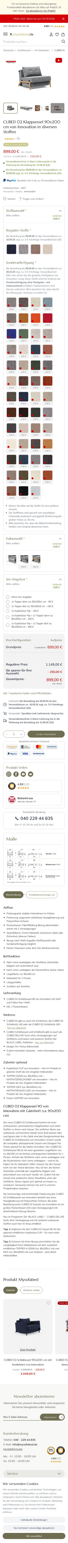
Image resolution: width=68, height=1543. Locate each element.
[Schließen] (63, 19)
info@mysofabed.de (24, 1444)
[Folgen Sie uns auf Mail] (30, 774)
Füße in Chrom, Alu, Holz (16, 144)
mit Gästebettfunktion (42, 50)
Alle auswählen (34, 1536)
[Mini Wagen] (63, 34)
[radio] (11, 249)
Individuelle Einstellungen (34, 1519)
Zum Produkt (28, 1349)
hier (9, 1054)
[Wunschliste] (57, 34)
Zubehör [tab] (10, 1290)
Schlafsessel (24, 50)
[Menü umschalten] (5, 34)
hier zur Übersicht (16, 1027)
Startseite (8, 50)
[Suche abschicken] (63, 41)
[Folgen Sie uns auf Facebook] (16, 774)
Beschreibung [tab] (13, 894)
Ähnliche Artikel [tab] (31, 1290)
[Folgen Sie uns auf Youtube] (23, 774)
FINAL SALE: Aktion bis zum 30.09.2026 (34, 18)
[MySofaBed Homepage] (21, 34)
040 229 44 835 (36, 818)
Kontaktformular (13, 1449)
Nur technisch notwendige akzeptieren (34, 1527)
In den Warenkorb (46, 734)
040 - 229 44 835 (24, 1439)
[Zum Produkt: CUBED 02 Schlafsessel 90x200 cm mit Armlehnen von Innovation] (28, 1327)
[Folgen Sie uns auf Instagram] (8, 774)
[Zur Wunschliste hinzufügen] (47, 1303)
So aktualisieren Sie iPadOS (40, 10)
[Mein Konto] (51, 34)
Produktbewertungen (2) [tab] (42, 894)
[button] (34, 138)
